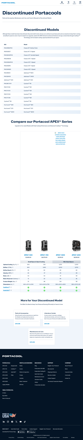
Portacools (6, 363)
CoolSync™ (6, 287)
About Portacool (68, 365)
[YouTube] (20, 422)
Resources (38, 363)
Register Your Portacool (53, 365)
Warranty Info (51, 369)
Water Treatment (23, 381)
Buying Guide (14, 365)
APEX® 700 (44, 255)
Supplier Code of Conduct (55, 437)
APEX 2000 (5, 375)
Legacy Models (5, 384)
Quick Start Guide (39, 374)
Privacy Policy (11, 437)
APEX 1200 (4, 372)
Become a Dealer (52, 375)
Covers (21, 369)
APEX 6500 (5, 381)
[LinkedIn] (3, 422)
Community (67, 375)
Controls (21, 378)
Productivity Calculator (40, 385)
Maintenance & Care (39, 376)
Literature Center (39, 379)
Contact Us (67, 378)
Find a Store (24, 429)
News (66, 369)
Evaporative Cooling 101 (40, 371)
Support (50, 363)
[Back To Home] (8, 2)
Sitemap (72, 437)
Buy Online (4, 395)
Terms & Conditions (30, 437)
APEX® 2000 (76, 255)
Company (68, 363)
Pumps (21, 375)
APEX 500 (4, 365)
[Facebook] (12, 422)
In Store (4, 392)
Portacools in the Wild (40, 368)
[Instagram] (8, 422)
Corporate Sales (68, 372)
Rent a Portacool (6, 398)
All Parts (21, 384)
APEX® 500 (28, 255)
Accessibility (65, 437)
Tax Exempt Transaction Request (55, 381)
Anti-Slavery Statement (42, 437)
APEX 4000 (5, 378)
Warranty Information (58, 429)
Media (21, 365)
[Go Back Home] (12, 356)
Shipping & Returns (52, 372)
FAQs (12, 375)
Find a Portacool (7, 390)
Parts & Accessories (26, 363)
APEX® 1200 (60, 255)
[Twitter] (16, 422)
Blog (36, 365)
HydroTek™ (6, 290)
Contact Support (51, 378)
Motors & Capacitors (24, 372)
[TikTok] (25, 422)
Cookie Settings (20, 437)
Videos (36, 382)
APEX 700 (4, 369)
